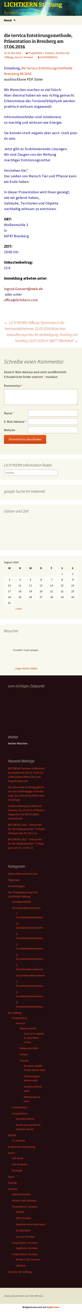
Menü (8, 20)
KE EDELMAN (23, 1230)
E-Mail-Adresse (15, 422)
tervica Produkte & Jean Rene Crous (34, 1038)
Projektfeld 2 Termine (25, 1243)
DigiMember (53, 1307)
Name (9, 413)
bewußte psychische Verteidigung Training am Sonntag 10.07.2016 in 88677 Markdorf (42, 337)
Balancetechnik (29, 1048)
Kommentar (13, 386)
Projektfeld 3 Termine (25, 1254)
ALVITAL (20, 1212)
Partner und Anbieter (24, 1200)
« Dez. (18, 608)
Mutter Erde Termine (28, 1259)
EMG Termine (23, 1218)
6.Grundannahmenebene (30, 975)
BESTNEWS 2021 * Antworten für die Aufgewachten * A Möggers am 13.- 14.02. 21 (26, 843)
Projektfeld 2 (19, 1107)
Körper (24, 1054)
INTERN (12, 1135)
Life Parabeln (19, 1164)
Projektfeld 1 (19, 1018)
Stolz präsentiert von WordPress (23, 1296)
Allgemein (14, 880)
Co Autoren (18, 1140)
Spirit (11, 1176)
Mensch (20, 1023)
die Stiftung (14, 1013)
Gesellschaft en (25, 1119)
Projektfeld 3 (19, 1113)
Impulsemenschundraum (30, 1224)
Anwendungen (16, 886)
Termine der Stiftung (20, 1272)
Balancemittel (28, 1028)
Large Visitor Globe (26, 668)
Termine (13, 1189)
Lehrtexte (17, 1158)
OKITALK (21, 1265)
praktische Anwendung (21, 1146)
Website (9, 430)
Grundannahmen (21, 901)
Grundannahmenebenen (26, 908)
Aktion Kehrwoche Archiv (23, 873)
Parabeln (17, 1170)
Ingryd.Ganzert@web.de (23, 288)
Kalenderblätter (21, 1194)
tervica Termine (24, 57)
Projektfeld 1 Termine (41, 53)
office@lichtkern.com (21, 300)
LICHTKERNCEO (49, 57)
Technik (12, 1183)
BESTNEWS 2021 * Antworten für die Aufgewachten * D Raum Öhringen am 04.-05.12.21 (26, 829)
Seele (11, 1153)
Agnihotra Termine (27, 1248)
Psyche (24, 1060)
